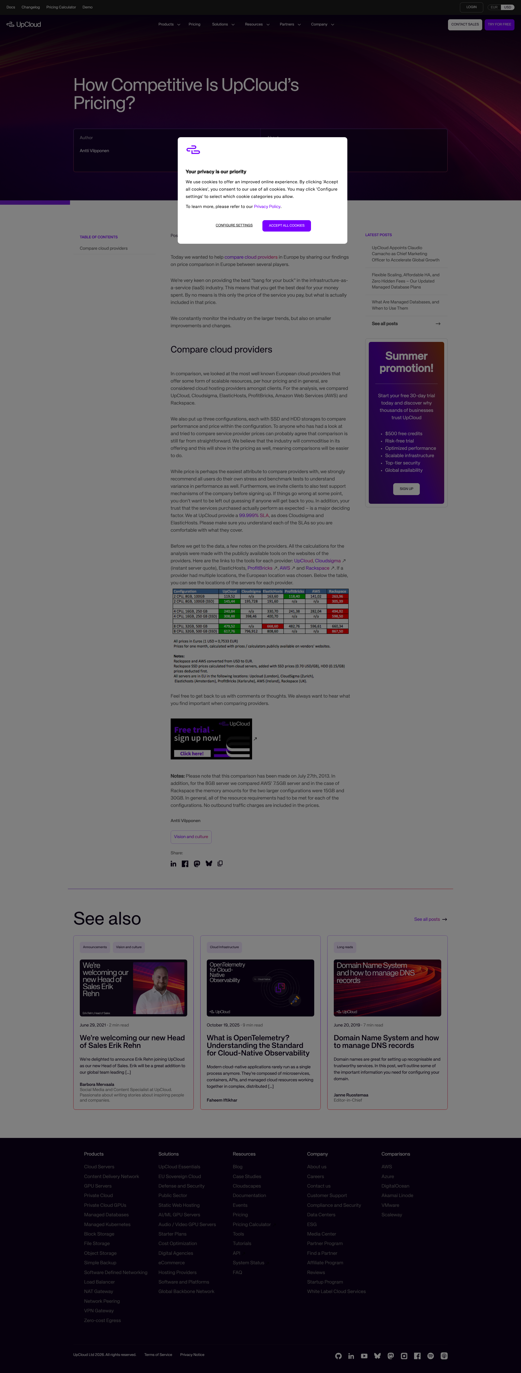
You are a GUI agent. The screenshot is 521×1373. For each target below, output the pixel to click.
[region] (262, 190)
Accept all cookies (286, 225)
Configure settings (234, 225)
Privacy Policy (267, 207)
